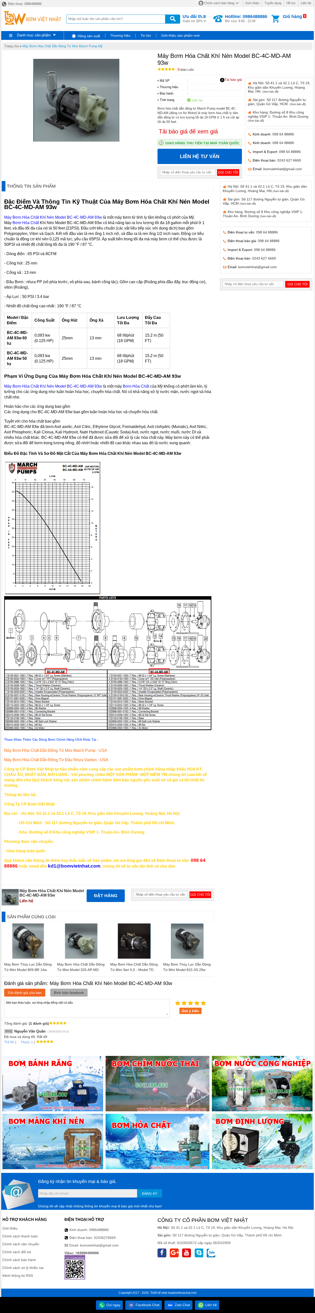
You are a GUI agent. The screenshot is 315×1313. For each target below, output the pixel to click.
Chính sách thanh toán (20, 1236)
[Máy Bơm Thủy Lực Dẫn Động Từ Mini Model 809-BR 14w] (28, 957)
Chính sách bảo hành (19, 1260)
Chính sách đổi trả (16, 1252)
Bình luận (186, 69)
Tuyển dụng (273, 3)
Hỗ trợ (291, 3)
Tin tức (146, 35)
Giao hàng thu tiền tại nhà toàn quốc (202, 143)
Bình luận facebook (69, 993)
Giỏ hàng (292, 16)
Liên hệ (306, 3)
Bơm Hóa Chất (26, 223)
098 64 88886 (283, 134)
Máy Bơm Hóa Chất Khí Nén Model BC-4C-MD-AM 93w (53, 217)
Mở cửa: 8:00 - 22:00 (246, 18)
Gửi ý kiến (190, 1011)
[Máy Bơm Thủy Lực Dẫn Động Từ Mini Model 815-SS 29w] (187, 957)
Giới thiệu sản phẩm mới (180, 35)
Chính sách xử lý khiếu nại (23, 1268)
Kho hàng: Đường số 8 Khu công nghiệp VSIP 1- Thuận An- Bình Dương (278, 116)
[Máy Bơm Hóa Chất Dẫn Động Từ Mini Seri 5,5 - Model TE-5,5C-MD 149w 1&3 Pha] (134, 957)
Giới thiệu (252, 3)
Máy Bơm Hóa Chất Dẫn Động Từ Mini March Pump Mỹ (62, 46)
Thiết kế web (158, 1293)
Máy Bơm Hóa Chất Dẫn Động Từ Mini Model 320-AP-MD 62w (81, 969)
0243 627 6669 (289, 160)
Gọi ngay (112, 1305)
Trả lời (9, 1042)
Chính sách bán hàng (219, 3)
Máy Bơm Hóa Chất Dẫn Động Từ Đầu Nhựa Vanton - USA (56, 760)
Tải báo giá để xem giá (188, 131)
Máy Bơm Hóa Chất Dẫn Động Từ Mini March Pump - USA (55, 750)
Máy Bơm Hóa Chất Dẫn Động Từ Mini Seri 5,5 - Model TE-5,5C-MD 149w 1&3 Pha (134, 969)
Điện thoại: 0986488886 (24, 4)
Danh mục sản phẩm (34, 35)
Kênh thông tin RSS (17, 1276)
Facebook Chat (147, 1305)
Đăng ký (149, 1194)
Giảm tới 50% (194, 18)
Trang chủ (11, 46)
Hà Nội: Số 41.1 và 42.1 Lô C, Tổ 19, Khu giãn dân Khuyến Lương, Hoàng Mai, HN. (279, 87)
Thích (25, 1042)
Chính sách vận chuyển (20, 1244)
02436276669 (105, 1238)
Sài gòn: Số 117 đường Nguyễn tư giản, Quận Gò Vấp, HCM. (277, 102)
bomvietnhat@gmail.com (282, 169)
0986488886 (99, 1230)
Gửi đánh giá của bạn (25, 993)
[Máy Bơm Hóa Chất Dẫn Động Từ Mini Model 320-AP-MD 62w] (81, 957)
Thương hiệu (120, 35)
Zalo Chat (182, 1305)
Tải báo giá (233, 80)
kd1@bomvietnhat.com (74, 866)
